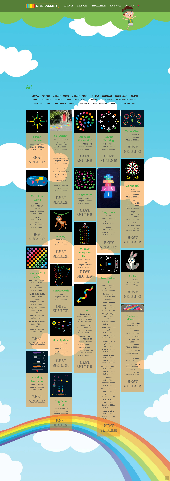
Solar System (61, 340)
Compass (134, 96)
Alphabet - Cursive (61, 96)
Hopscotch (108, 212)
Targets (113, 103)
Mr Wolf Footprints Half (85, 252)
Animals (95, 96)
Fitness (68, 100)
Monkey (61, 236)
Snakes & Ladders (99, 103)
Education (46, 100)
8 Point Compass (37, 138)
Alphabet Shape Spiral (84, 138)
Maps (49, 103)
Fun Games (94, 100)
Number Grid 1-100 (37, 275)
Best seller (107, 96)
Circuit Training (108, 138)
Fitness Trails (80, 100)
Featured (57, 100)
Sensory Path (61, 290)
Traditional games (128, 103)
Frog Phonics (84, 194)
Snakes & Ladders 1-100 (132, 317)
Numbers (72, 103)
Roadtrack (84, 103)
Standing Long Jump (37, 379)
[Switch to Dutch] (138, 6)
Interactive (38, 103)
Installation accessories (126, 100)
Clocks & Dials (121, 96)
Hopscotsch (107, 100)
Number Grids (60, 103)
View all (35, 96)
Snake (84, 310)
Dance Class (132, 131)
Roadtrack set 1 (109, 280)
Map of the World (37, 198)
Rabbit (132, 276)
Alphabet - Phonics (80, 96)
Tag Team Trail (61, 403)
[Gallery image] (37, 121)
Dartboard (132, 186)
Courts (36, 100)
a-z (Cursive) (61, 136)
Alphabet (46, 96)
